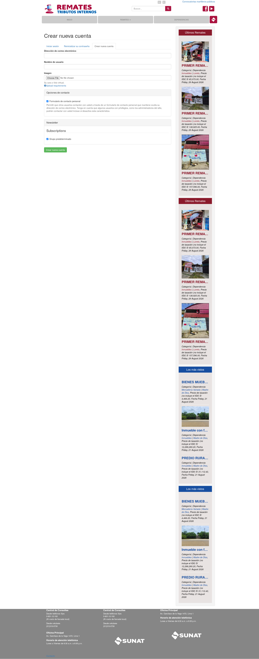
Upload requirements (56, 85)
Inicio (69, 19)
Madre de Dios (200, 437)
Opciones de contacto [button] (58, 92)
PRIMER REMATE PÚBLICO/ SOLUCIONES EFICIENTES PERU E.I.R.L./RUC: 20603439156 (195, 65)
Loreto (196, 73)
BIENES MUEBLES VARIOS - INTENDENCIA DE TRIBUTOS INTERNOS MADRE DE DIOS (195, 382)
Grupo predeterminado (60, 138)
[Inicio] (70, 8)
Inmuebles (187, 73)
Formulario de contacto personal (64, 101)
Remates (124, 19)
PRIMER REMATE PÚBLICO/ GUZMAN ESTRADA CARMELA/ (195, 173)
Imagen (48, 72)
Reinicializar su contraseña (76, 46)
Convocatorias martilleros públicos (198, 1)
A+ (159, 2)
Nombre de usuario (54, 61)
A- (164, 2)
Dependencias (181, 19)
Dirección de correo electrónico (60, 50)
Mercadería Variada (191, 389)
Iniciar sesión (52, 46)
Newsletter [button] (52, 122)
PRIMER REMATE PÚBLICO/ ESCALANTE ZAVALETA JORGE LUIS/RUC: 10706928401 (195, 113)
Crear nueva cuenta (104, 46)
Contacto (50, 655)
